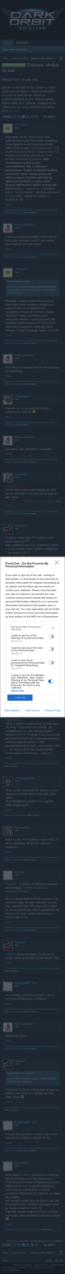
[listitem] (32, 628)
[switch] (51, 636)
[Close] (58, 563)
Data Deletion (12, 710)
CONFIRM (20, 698)
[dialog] (32, 637)
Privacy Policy (53, 710)
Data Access (32, 710)
